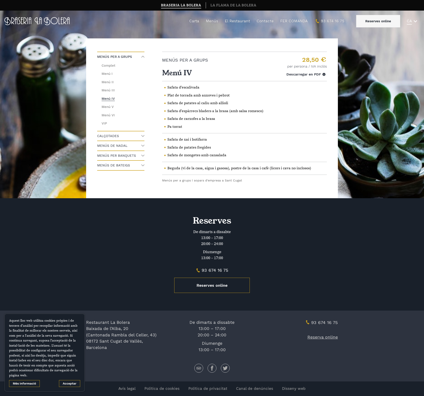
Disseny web (294, 388)
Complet (108, 66)
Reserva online (322, 337)
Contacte (265, 21)
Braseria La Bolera (181, 5)
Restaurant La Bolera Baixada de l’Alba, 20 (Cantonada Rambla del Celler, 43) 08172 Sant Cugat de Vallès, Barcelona (121, 335)
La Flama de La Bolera (233, 5)
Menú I (107, 74)
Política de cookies (162, 388)
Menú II (108, 82)
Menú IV (108, 99)
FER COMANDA (294, 21)
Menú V (108, 107)
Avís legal (127, 388)
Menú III (108, 90)
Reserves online (378, 21)
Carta (194, 21)
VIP (104, 123)
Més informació (24, 383)
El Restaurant (237, 21)
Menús (212, 21)
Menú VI (108, 115)
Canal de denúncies (254, 388)
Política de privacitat (207, 388)
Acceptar (69, 383)
